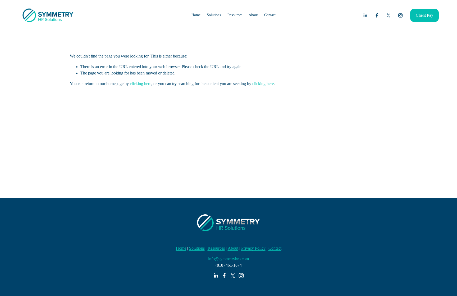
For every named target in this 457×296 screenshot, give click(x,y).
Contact (270, 15)
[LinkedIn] (365, 15)
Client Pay (424, 15)
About (233, 248)
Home (195, 15)
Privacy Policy (253, 248)
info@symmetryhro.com (228, 259)
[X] (388, 15)
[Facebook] (377, 15)
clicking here (140, 83)
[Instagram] (400, 15)
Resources (216, 248)
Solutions (197, 248)
